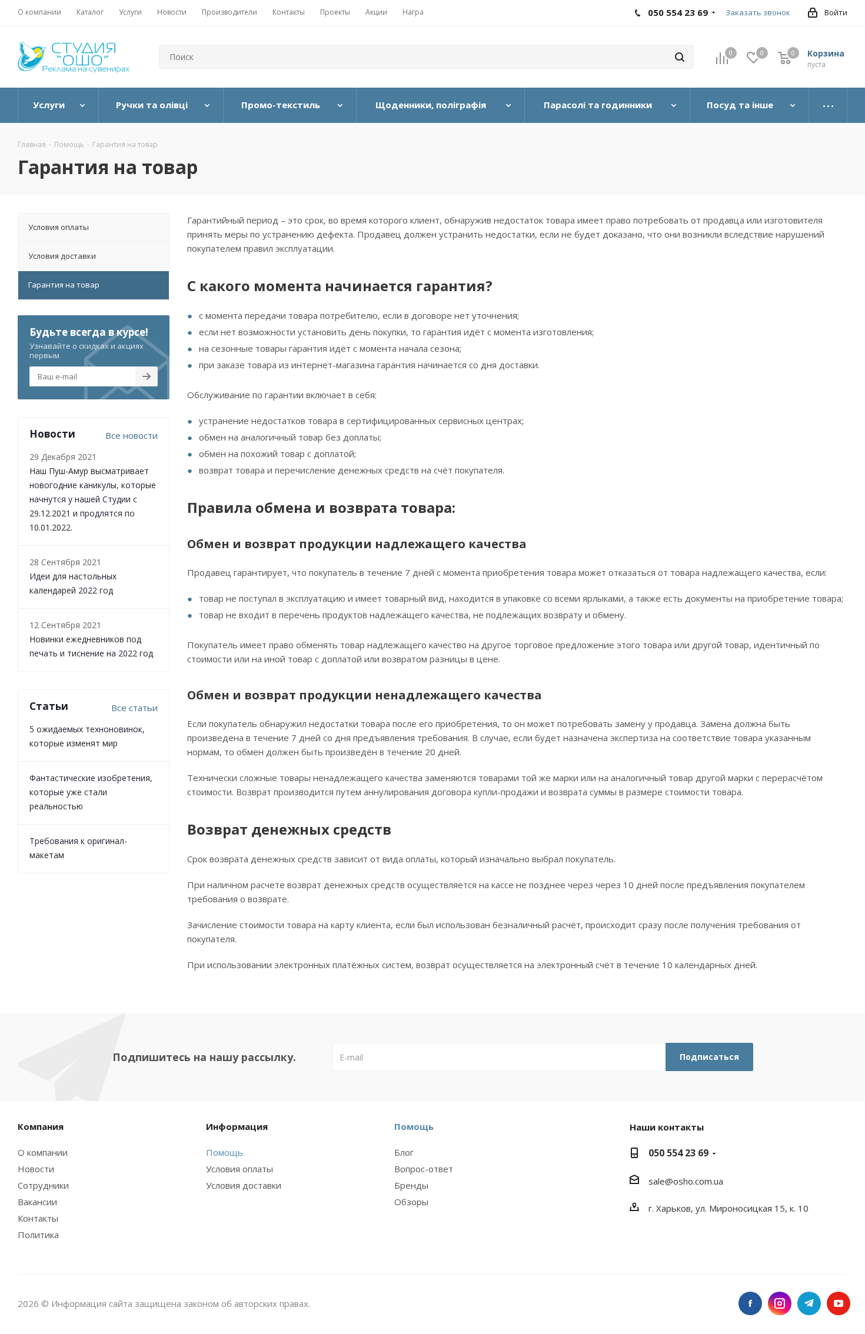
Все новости (131, 435)
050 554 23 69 (678, 1152)
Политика (38, 1234)
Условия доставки (243, 1185)
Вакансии (37, 1202)
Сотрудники (43, 1185)
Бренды (411, 1185)
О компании (43, 1152)
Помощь (224, 1152)
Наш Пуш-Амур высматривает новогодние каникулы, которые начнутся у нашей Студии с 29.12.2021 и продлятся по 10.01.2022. (92, 499)
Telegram (809, 1303)
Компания (41, 1126)
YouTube (838, 1303)
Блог (404, 1152)
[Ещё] (828, 105)
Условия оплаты (239, 1169)
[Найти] (680, 57)
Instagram (779, 1303)
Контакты (38, 1218)
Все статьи (134, 707)
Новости (36, 1169)
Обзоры (411, 1202)
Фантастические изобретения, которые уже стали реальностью (90, 792)
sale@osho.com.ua (685, 1181)
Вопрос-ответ (423, 1169)
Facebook (750, 1303)
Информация (237, 1126)
